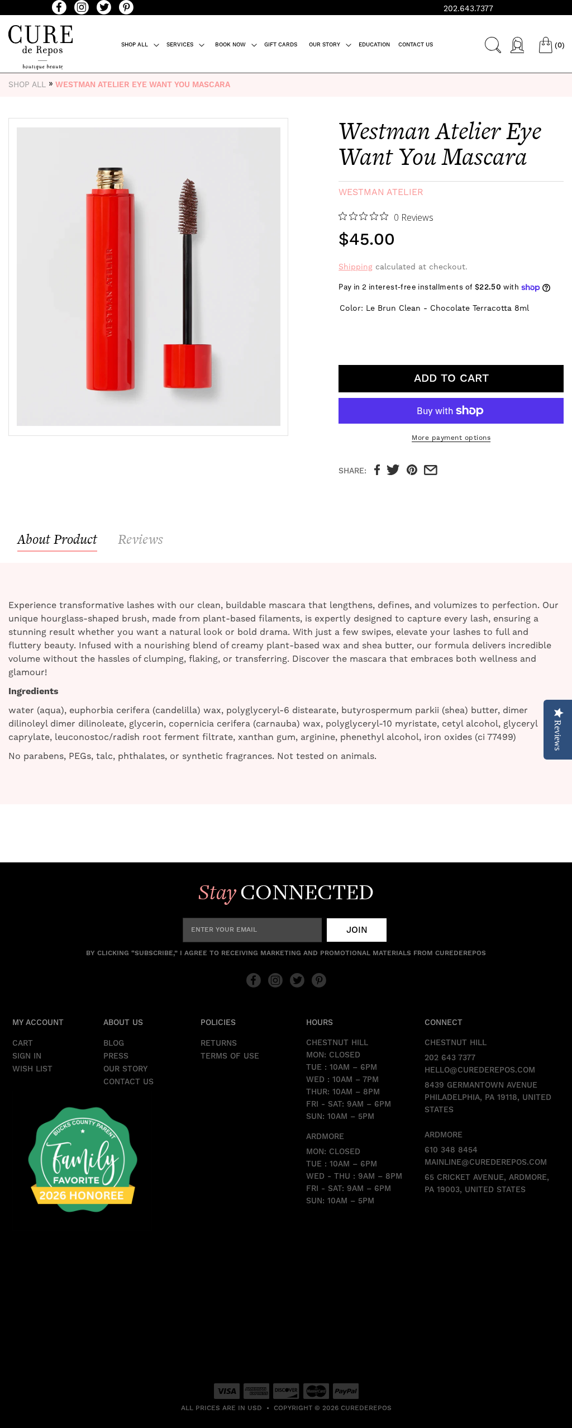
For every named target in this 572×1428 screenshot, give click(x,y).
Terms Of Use (230, 1056)
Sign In (26, 1056)
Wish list (32, 1069)
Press (115, 1056)
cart (22, 1043)
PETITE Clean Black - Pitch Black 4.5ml (400, 330)
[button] (140, 45)
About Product (57, 539)
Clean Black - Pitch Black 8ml (374, 330)
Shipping (356, 266)
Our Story (125, 1069)
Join (357, 930)
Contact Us (128, 1082)
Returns (219, 1043)
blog (113, 1043)
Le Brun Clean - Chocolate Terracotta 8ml (349, 330)
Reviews (140, 539)
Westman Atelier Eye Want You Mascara (142, 85)
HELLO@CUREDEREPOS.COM (480, 1070)
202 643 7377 (450, 1058)
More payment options (451, 438)
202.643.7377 (468, 8)
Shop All (27, 84)
